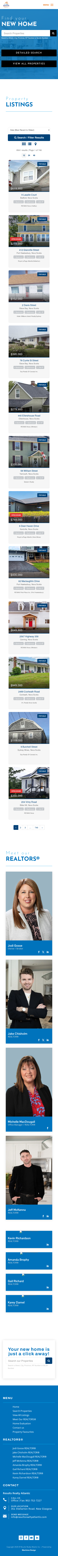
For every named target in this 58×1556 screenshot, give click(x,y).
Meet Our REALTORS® (24, 1419)
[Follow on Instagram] (21, 1538)
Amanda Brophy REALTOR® (27, 1465)
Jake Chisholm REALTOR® (26, 1453)
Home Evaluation (22, 1424)
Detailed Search (29, 53)
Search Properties (22, 1411)
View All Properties (29, 64)
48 (34, 155)
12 (24, 155)
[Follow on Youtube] (31, 1538)
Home (16, 1407)
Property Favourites (23, 1432)
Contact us (18, 1428)
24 (29, 155)
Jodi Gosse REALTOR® (24, 1448)
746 (36, 827)
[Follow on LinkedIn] (37, 1538)
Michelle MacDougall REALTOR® (29, 1457)
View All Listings (21, 1415)
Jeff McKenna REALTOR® (25, 1461)
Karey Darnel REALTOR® (25, 1478)
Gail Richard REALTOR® (25, 1469)
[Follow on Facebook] (26, 1538)
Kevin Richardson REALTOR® (28, 1473)
